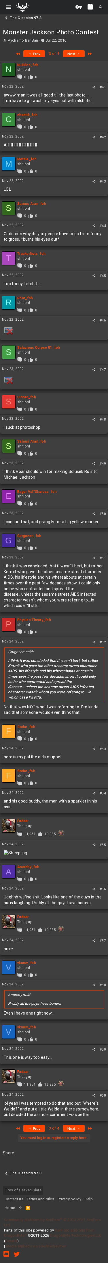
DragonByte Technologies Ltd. (76, 1235)
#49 (103, 464)
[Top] (20, 1207)
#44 (103, 226)
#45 (103, 276)
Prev (36, 54)
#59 (103, 1049)
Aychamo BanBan (23, 40)
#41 (103, 87)
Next (71, 54)
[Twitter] (16, 1254)
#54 (103, 793)
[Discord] (6, 1254)
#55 (103, 845)
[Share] (94, 87)
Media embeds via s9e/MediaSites (36, 1246)
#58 (103, 985)
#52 (103, 642)
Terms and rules (40, 1199)
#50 (103, 514)
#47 (103, 370)
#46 (103, 320)
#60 (103, 1095)
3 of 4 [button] (54, 53)
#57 (103, 941)
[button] (9, 7)
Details (11, 1241)
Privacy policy (69, 1199)
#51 (103, 558)
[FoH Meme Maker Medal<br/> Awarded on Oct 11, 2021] (61, 833)
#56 (103, 889)
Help (89, 1199)
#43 (103, 181)
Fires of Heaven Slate (23, 1190)
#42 (103, 137)
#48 (103, 419)
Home (10, 1208)
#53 (103, 749)
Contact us (14, 1199)
